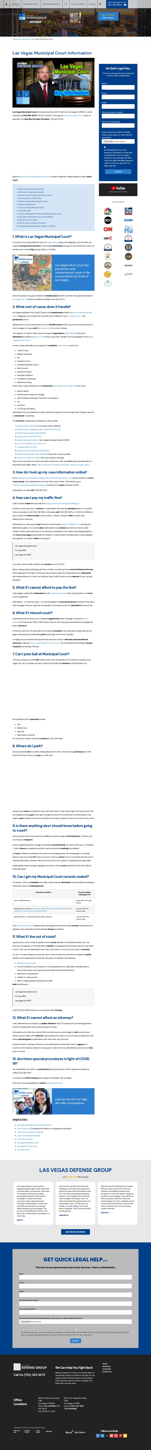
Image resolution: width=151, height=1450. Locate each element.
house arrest (45, 328)
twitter (107, 1436)
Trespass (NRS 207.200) (27, 447)
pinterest (120, 1436)
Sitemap (49, 1431)
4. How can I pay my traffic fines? (29, 198)
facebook (98, 1436)
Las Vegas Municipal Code (27, 1142)
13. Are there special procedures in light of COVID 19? (36, 226)
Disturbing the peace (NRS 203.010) (31, 433)
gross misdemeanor (80, 312)
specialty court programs (65, 386)
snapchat (125, 1436)
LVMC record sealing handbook (30, 1132)
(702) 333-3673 (34, 1375)
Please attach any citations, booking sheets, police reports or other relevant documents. (117, 135)
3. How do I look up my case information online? (34, 195)
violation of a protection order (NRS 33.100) (30, 911)
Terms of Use (17, 1431)
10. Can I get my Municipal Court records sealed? (35, 217)
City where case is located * (112, 112)
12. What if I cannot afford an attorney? (31, 223)
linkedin (102, 1436)
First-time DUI (23, 443)
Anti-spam (38, 1431)
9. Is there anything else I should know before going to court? (39, 214)
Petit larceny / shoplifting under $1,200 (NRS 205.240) (39, 429)
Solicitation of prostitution (28, 450)
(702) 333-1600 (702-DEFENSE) (74, 1407)
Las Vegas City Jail (20, 299)
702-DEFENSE (49, 1406)
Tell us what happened (110, 122)
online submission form (73, 115)
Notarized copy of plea (26, 963)
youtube (111, 1436)
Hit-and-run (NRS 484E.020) (28, 457)
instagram (116, 1436)
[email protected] (55, 1083)
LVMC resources (24, 1128)
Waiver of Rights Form (71, 524)
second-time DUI (38, 443)
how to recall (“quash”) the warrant (44, 643)
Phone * (105, 93)
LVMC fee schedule (25, 1139)
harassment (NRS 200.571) (42, 909)
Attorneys (106, 1366)
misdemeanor (52, 242)
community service (58, 593)
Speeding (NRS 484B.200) (27, 426)
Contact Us (107, 1371)
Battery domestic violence (28, 440)
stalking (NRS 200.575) (61, 909)
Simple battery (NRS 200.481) (29, 436)
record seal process (24, 925)
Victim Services (23, 1150)
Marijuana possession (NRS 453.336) (32, 454)
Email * (104, 103)
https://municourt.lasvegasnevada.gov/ (29, 485)
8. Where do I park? (24, 211)
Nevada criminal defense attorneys (36, 176)
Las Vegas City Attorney (27, 1146)
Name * (104, 84)
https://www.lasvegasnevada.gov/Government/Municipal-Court (45, 478)
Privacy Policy (27, 1431)
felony (15, 316)
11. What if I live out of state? (27, 220)
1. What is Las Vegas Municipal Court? (30, 189)
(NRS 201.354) (44, 450)
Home (104, 1364)
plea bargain (70, 333)
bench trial (39, 337)
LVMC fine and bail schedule (28, 1135)
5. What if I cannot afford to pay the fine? (32, 201)
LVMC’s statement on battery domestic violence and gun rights (62, 465)
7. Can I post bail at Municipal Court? (30, 207)
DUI (26, 917)
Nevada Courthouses (21, 39)
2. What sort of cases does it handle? (30, 192)
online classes (63, 345)
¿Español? (106, 1369)
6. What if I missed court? (26, 204)
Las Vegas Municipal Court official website (34, 1125)
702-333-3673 (115, 5)
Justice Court (74, 316)
